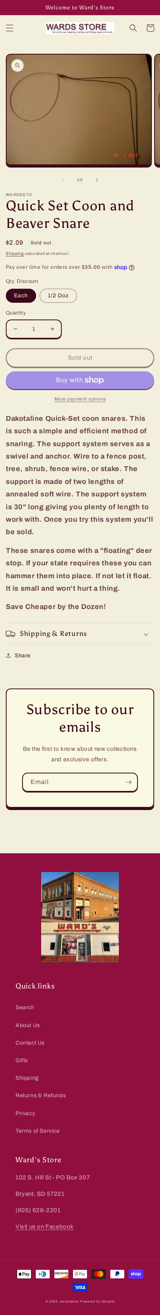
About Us (28, 1025)
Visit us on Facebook (45, 1226)
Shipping (15, 253)
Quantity (16, 313)
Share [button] (23, 655)
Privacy (25, 1113)
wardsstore (69, 1301)
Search (25, 1007)
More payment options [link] (80, 399)
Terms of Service (38, 1131)
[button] (9, 28)
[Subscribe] (128, 782)
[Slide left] (62, 180)
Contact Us (30, 1043)
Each (21, 295)
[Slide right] (97, 180)
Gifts (22, 1060)
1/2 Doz (58, 295)
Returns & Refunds (41, 1095)
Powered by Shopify (97, 1301)
